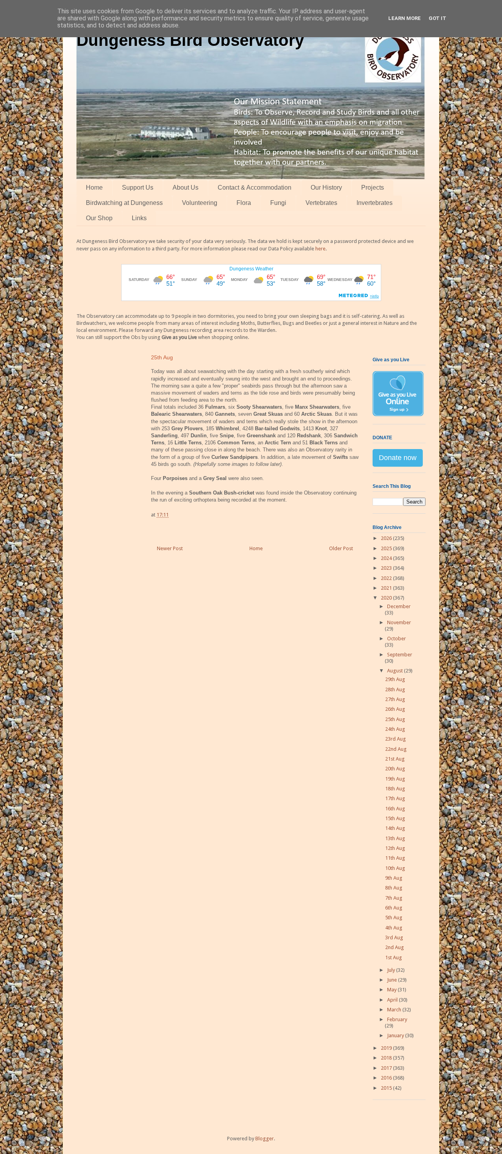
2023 (387, 568)
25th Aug (395, 719)
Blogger (264, 1138)
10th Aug (395, 868)
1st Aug (393, 957)
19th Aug (395, 779)
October (396, 638)
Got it (437, 18)
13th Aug (395, 838)
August (395, 671)
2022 (387, 578)
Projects (372, 187)
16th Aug (395, 809)
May (392, 990)
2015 (387, 1088)
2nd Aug (394, 947)
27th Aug (395, 699)
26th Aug (395, 709)
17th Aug (395, 798)
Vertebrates (321, 202)
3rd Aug (394, 937)
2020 (387, 598)
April (393, 1000)
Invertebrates (374, 202)
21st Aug (395, 759)
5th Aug (393, 917)
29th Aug (395, 679)
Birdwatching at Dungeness (124, 202)
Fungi (278, 202)
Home (94, 187)
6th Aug (393, 908)
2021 (387, 588)
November (399, 622)
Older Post (341, 548)
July (391, 970)
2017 (387, 1068)
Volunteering (199, 202)
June (392, 980)
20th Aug (395, 769)
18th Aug (395, 789)
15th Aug (395, 818)
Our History (326, 187)
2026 (387, 538)
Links (139, 218)
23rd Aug (395, 739)
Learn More (404, 18)
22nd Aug (396, 749)
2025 (387, 548)
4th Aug (393, 928)
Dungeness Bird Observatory (190, 40)
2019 (387, 1048)
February (397, 1019)
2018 (387, 1058)
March (394, 1010)
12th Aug (395, 848)
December (399, 606)
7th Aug (393, 898)
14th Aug (395, 828)
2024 (387, 558)
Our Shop (99, 218)
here (320, 249)
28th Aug (395, 689)
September (399, 655)
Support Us (137, 187)
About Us (185, 187)
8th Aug (393, 888)
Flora (243, 202)
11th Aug (395, 858)
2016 (387, 1078)
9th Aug (393, 878)
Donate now (398, 458)
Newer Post (170, 548)
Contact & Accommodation (254, 187)
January (396, 1035)
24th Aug (395, 729)
